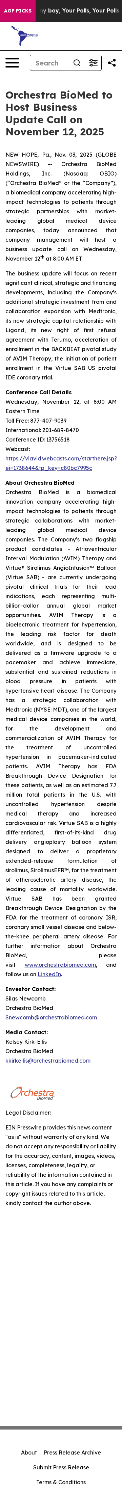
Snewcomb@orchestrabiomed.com (51, 1017)
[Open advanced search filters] (93, 63)
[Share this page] (112, 63)
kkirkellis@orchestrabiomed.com (47, 1060)
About (29, 1452)
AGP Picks (18, 11)
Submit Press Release (61, 1467)
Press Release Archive (72, 1452)
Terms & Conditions (61, 1482)
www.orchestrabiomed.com (60, 964)
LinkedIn (49, 974)
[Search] (77, 63)
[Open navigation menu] (12, 63)
